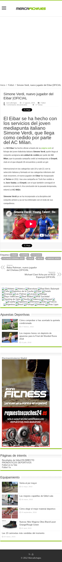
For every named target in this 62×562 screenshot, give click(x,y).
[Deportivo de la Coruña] (21, 291)
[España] (10, 302)
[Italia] (42, 302)
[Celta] (5, 291)
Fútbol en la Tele (9, 465)
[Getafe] (46, 291)
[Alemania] (33, 302)
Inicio (2, 85)
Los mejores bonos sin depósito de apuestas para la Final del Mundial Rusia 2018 (38, 336)
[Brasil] (19, 304)
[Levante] (32, 294)
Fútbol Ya (6, 467)
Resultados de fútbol (11, 460)
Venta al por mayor (28, 483)
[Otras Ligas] (52, 304)
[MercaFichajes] (31, 8)
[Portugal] (29, 304)
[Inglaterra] (21, 302)
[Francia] (51, 302)
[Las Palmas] (19, 294)
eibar (14, 255)
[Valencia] (35, 299)
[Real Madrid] (26, 296)
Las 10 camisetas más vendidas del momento (23, 533)
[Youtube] (32, 554)
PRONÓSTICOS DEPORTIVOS (16, 462)
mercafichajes (11, 103)
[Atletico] (20, 288)
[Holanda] (40, 304)
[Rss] (29, 554)
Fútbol (11, 85)
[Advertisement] (31, 51)
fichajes (36, 255)
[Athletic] (10, 288)
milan (40, 258)
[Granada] (7, 294)
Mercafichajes (34, 558)
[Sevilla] (25, 299)
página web (46, 148)
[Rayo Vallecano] (10, 296)
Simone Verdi (53, 258)
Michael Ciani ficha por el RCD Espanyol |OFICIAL (40, 274)
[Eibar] (37, 291)
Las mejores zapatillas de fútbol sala (36, 496)
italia (30, 258)
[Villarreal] (46, 299)
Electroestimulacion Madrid (14, 358)
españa (24, 255)
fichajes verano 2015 (13, 258)
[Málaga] (42, 294)
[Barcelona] (31, 288)
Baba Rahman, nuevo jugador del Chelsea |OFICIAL (22, 267)
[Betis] (48, 288)
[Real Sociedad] (41, 296)
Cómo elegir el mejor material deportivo (37, 509)
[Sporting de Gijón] (11, 299)
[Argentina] (9, 304)
